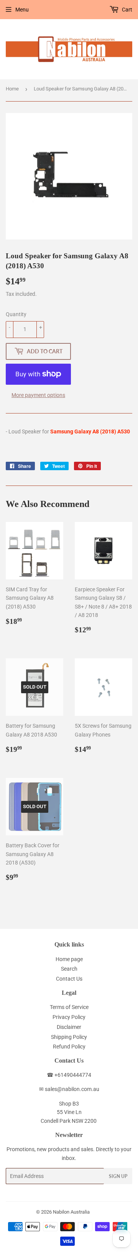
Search (69, 969)
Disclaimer (69, 1027)
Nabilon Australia (71, 1212)
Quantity (16, 314)
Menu (22, 10)
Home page (69, 959)
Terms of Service (69, 1007)
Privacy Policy (69, 1017)
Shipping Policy (69, 1037)
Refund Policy (69, 1046)
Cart (126, 10)
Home (12, 89)
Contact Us (69, 979)
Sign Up (118, 1176)
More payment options (38, 395)
